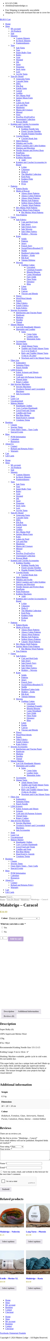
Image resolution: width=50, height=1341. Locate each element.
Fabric (13, 217)
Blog (7, 434)
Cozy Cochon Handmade (26, 408)
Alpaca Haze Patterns (30, 193)
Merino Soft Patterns (30, 200)
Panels (18, 301)
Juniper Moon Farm (24, 98)
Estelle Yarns (21, 88)
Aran (18, 57)
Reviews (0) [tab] (9, 1016)
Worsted (19, 60)
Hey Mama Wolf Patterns (26, 208)
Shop (7, 26)
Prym (23, 184)
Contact (14, 446)
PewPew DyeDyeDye (25, 117)
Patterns (14, 186)
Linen (23, 286)
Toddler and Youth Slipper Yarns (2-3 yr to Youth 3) (35, 349)
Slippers (14, 36)
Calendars (15, 439)
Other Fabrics (21, 303)
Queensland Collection (25, 119)
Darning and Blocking (25, 148)
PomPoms (20, 153)
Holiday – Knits (28, 255)
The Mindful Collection (31, 174)
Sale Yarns (20, 48)
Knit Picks (25, 177)
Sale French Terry (28, 227)
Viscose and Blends (29, 293)
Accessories (21, 341)
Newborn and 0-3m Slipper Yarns (35, 358)
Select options (8, 1241)
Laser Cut (15, 398)
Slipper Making (17, 324)
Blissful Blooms (33, 272)
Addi (23, 160)
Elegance (30, 282)
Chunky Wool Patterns (30, 205)
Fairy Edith (31, 277)
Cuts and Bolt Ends (29, 222)
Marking (19, 317)
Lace (18, 72)
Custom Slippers (23, 38)
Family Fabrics (22, 305)
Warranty (14, 451)
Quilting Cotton (28, 265)
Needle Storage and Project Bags (30, 150)
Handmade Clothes (24, 406)
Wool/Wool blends (24, 298)
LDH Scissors (17, 370)
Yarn (13, 45)
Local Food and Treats (25, 410)
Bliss (29, 284)
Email (3, 1167)
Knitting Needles (23, 126)
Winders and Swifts (24, 143)
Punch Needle (22, 367)
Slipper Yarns (21, 344)
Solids (24, 239)
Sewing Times (17, 427)
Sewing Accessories (19, 310)
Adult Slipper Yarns (29, 346)
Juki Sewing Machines (20, 384)
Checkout (9, 1312)
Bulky (18, 55)
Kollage (24, 181)
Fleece (18, 296)
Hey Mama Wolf (23, 95)
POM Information (18, 437)
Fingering (20, 67)
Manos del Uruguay (24, 110)
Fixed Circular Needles (31, 131)
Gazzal (19, 91)
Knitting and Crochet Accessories (25, 124)
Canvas (24, 291)
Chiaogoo (25, 169)
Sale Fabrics (21, 219)
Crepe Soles (32, 334)
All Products (16, 31)
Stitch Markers (22, 141)
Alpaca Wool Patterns (30, 198)
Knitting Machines (24, 157)
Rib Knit (25, 258)
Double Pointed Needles (31, 134)
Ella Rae (19, 86)
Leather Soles (32, 336)
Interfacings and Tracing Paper (29, 313)
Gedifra (19, 93)
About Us (9, 444)
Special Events (17, 432)
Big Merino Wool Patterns (32, 212)
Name (3, 1163)
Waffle (24, 250)
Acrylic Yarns (21, 74)
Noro (18, 114)
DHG (18, 83)
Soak (13, 396)
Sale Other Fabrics (29, 231)
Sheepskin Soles (33, 339)
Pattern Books (22, 188)
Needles (19, 320)
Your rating (5, 1146)
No (5, 932)
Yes (5, 927)
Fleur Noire (31, 279)
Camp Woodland (34, 274)
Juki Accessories (23, 394)
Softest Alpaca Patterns (31, 203)
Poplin (24, 289)
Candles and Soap (23, 413)
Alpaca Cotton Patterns (31, 196)
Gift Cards (9, 456)
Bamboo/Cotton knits (30, 253)
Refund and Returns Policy (22, 449)
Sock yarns (20, 69)
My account (16, 29)
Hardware (20, 315)
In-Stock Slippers (23, 41)
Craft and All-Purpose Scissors (29, 377)
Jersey (24, 243)
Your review (6, 1149)
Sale (12, 33)
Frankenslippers (22, 43)
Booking (9, 422)
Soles (23, 332)
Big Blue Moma (23, 415)
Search (3, 897)
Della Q (24, 172)
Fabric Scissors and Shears (27, 372)
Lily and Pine (21, 105)
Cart (7, 453)
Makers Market (17, 403)
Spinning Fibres (22, 365)
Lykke (24, 167)
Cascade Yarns (22, 81)
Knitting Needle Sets (30, 129)
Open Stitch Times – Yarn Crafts (24, 429)
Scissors (19, 375)
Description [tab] (9, 1011)
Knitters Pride (27, 179)
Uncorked (31, 267)
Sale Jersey (26, 224)
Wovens (19, 262)
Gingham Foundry (34, 270)
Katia (18, 100)
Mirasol (19, 112)
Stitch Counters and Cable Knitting (30, 145)
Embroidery (21, 363)
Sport (18, 64)
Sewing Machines (23, 386)
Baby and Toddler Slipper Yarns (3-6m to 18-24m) (34, 354)
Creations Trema (23, 420)
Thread (19, 322)
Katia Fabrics (21, 308)
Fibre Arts (15, 360)
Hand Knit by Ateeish (25, 418)
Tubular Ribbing (28, 260)
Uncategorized (17, 401)
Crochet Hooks (22, 136)
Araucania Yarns (23, 79)
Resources (15, 441)
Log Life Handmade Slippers (28, 327)
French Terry (26, 246)
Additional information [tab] (28, 1011)
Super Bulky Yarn (23, 52)
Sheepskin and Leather (25, 329)
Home (8, 24)
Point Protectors (22, 155)
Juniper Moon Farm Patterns (28, 210)
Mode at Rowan (23, 191)
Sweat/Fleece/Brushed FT (32, 248)
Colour (4, 918)
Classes (14, 425)
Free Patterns (21, 215)
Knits (18, 236)
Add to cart (15, 939)
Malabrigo (20, 107)
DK (17, 62)
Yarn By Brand (17, 76)
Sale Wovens (26, 229)
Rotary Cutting (22, 382)
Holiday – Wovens (29, 234)
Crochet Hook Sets (29, 138)
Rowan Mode (22, 122)
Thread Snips (21, 379)
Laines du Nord (22, 103)
